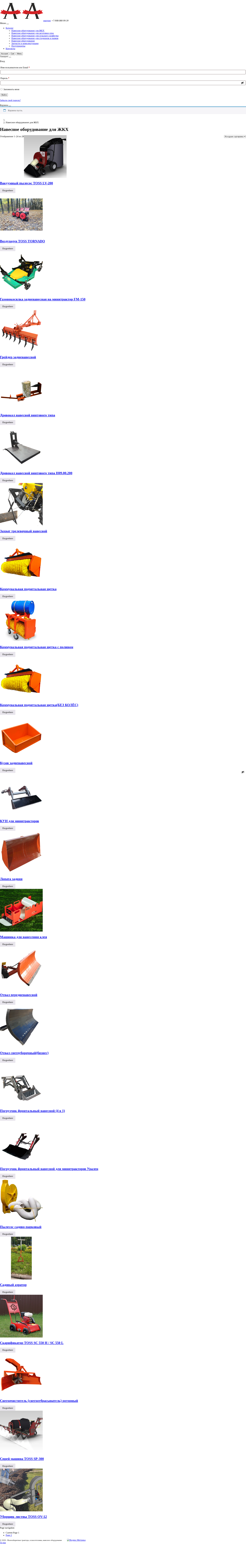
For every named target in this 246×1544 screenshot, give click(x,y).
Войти (4, 95)
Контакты (10, 48)
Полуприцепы (18, 46)
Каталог (10, 28)
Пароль (4, 78)
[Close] (10, 57)
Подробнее (7, 190)
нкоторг (47, 20)
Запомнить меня (11, 89)
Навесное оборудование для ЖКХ (27, 30)
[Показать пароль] (242, 82)
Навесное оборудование (23, 41)
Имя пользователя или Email (15, 67)
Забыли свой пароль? (10, 100)
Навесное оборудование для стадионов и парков (34, 38)
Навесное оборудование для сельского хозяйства (35, 36)
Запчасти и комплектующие (25, 43)
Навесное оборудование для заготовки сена (32, 33)
